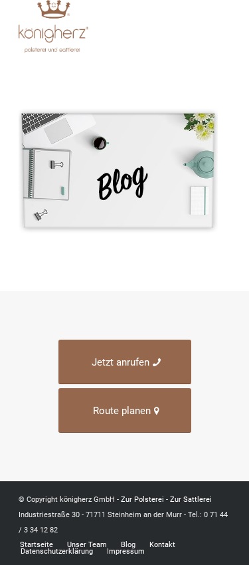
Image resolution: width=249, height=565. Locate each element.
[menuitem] (221, 26)
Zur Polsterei (142, 499)
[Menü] (221, 26)
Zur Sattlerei (191, 499)
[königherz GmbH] (103, 26)
